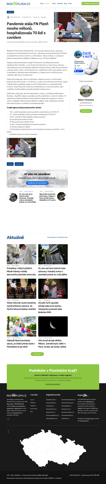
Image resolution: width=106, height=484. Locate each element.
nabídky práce (17, 408)
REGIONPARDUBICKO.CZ (68, 399)
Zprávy (47, 3)
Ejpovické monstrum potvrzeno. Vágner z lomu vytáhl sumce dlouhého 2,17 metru (47, 197)
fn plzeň (10, 164)
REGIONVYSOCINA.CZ (68, 403)
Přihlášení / (87, 3)
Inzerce (32, 399)
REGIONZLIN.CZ (66, 409)
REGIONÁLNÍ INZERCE (53, 384)
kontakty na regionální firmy (18, 406)
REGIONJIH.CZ (50, 406)
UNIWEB (80, 408)
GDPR (39, 475)
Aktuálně (10, 12)
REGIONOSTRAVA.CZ (67, 415)
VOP (43, 475)
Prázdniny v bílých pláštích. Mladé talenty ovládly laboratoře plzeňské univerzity (21, 271)
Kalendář (60, 3)
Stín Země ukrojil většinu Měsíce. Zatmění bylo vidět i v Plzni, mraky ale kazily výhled (52, 343)
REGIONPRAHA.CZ (51, 409)
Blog (65, 3)
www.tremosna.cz (87, 103)
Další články (36, 354)
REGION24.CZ (65, 418)
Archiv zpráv (33, 408)
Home (42, 3)
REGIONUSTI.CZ (50, 412)
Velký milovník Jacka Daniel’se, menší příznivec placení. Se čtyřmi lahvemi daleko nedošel (21, 305)
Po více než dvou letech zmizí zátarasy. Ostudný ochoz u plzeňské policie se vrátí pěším (27, 198)
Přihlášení (33, 402)
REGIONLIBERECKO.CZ (52, 415)
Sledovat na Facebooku (37, 183)
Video (54, 3)
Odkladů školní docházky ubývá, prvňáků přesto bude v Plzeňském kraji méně (21, 343)
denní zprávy (10, 404)
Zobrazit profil (86, 111)
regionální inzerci (16, 412)
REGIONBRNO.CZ (66, 406)
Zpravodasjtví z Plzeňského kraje (57, 237)
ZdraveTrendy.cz (84, 420)
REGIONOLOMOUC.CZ (68, 412)
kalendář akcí (10, 408)
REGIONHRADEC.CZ (51, 418)
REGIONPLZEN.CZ (15, 17)
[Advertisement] (37, 219)
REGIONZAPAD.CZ (51, 403)
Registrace (95, 3)
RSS (31, 411)
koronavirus (19, 164)
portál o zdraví (90, 418)
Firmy (70, 3)
